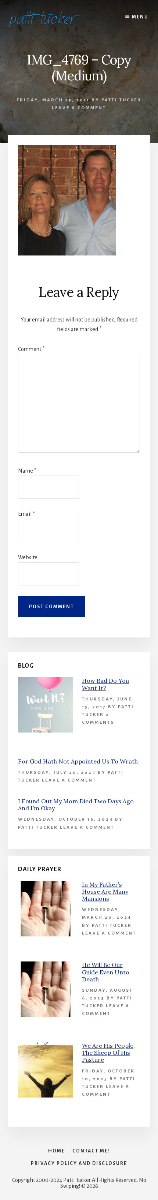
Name (27, 471)
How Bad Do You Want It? (105, 684)
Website (27, 557)
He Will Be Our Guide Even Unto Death (105, 971)
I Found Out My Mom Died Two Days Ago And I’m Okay (76, 804)
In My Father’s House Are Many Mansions (105, 891)
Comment (31, 349)
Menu (140, 17)
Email (26, 514)
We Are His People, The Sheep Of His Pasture (108, 1052)
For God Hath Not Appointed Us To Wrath (78, 761)
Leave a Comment (79, 107)
